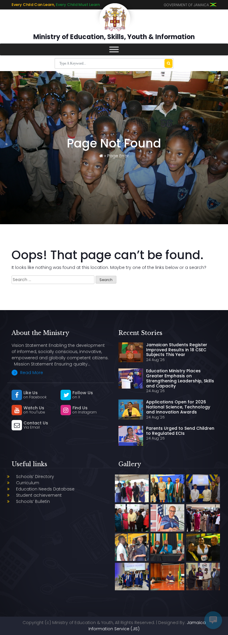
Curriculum (27, 483)
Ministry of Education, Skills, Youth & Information (114, 36)
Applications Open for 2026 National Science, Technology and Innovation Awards (178, 407)
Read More (31, 373)
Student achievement (39, 495)
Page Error (118, 156)
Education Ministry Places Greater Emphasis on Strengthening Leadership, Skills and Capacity (180, 378)
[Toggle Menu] (114, 49)
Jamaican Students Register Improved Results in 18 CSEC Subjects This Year (176, 350)
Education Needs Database (45, 489)
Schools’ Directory (35, 477)
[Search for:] (53, 279)
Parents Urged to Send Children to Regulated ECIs (180, 430)
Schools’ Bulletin (33, 501)
